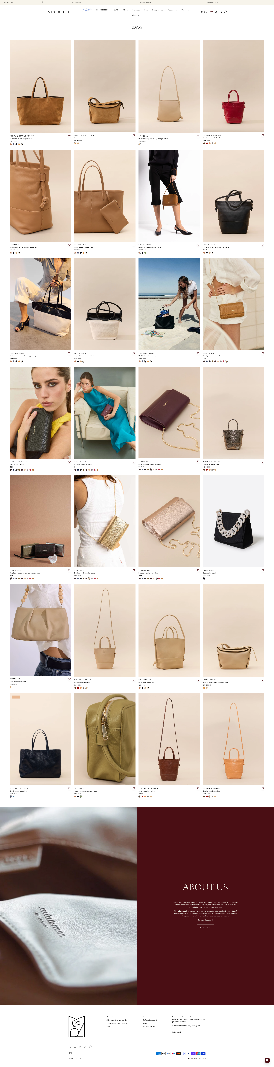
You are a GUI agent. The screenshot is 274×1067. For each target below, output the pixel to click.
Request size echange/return (117, 1023)
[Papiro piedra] (233, 630)
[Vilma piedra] (40, 630)
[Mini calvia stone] (233, 413)
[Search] (221, 12)
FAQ (108, 1026)
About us (135, 15)
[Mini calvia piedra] (105, 630)
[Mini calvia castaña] (169, 739)
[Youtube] (75, 1047)
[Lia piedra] (169, 86)
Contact (109, 1017)
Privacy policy (192, 1058)
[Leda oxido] (105, 521)
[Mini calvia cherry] (233, 86)
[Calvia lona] (105, 304)
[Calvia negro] (233, 196)
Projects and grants (150, 1026)
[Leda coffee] (40, 521)
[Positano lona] (40, 304)
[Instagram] (80, 1047)
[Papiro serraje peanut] (105, 86)
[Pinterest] (90, 1047)
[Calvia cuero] (40, 196)
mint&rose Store (78, 1059)
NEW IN (116, 10)
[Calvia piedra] (169, 630)
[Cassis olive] (105, 739)
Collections (185, 10)
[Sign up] (204, 1032)
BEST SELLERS (102, 10)
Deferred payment (150, 1020)
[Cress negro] (233, 521)
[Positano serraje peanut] (40, 86)
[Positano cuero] (105, 196)
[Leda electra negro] (40, 413)
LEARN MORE (205, 927)
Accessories (172, 10)
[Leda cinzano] (105, 413)
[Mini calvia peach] (233, 739)
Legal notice (202, 1058)
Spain (70, 1053)
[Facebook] (69, 1047)
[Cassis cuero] (169, 196)
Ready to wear (158, 10)
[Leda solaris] (169, 521)
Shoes (125, 10)
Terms (145, 1023)
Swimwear (136, 10)
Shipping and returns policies (116, 1020)
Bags (146, 10)
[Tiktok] (85, 1047)
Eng (203, 12)
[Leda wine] (169, 412)
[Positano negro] (169, 304)
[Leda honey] (233, 304)
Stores (145, 1017)
